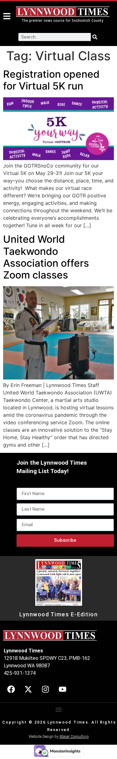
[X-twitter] (28, 689)
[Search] (95, 37)
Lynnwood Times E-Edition (58, 614)
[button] (58, 710)
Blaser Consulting (74, 736)
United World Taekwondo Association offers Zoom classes (46, 257)
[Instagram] (45, 689)
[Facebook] (11, 689)
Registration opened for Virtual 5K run (51, 80)
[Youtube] (62, 689)
